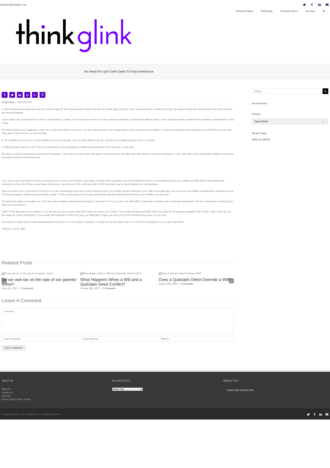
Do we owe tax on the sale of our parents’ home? (39, 281)
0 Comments (27, 288)
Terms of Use (23, 399)
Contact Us (7, 392)
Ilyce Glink (9, 102)
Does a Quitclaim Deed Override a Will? (195, 279)
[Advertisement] (117, 170)
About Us (6, 389)
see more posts (259, 103)
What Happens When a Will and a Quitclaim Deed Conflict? (111, 281)
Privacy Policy (9, 399)
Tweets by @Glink (261, 139)
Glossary (6, 396)
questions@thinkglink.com (13, 4)
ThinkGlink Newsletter (240, 390)
